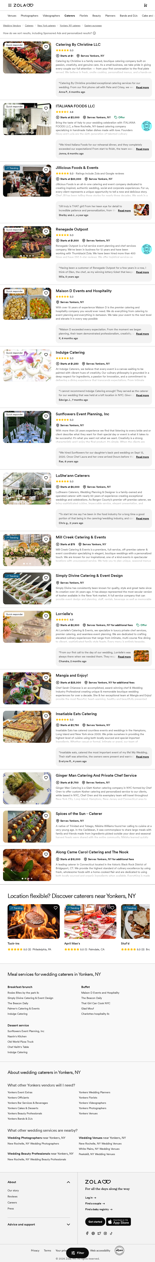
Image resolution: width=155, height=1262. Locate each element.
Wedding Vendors (12, 25)
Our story (13, 1190)
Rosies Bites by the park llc (23, 992)
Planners (110, 15)
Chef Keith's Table (18, 1046)
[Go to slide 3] (28, 71)
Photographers (29, 15)
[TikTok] (111, 1234)
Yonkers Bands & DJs (20, 1118)
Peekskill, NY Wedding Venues (97, 1154)
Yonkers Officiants (18, 1097)
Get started (95, 1221)
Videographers (51, 15)
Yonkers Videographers (92, 1102)
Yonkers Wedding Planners (94, 1092)
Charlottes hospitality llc (95, 1013)
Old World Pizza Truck (20, 1041)
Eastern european (93, 25)
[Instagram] (105, 1234)
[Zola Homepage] (23, 5)
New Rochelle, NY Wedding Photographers (33, 1143)
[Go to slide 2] (25, 71)
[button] (46, 46)
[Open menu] (10, 5)
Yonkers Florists (88, 1097)
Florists (84, 15)
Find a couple (93, 1203)
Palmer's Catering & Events (24, 1008)
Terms (47, 1250)
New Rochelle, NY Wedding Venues (100, 1143)
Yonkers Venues (88, 1113)
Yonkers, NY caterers (70, 25)
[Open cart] (145, 5)
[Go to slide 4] (31, 71)
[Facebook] (87, 1234)
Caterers (69, 15)
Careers (12, 1202)
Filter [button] (80, 1253)
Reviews (12, 1196)
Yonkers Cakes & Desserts (23, 1108)
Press (11, 1208)
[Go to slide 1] (22, 71)
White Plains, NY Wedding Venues (99, 1148)
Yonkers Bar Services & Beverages (28, 1102)
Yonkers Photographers (92, 1108)
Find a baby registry (97, 1209)
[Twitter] (99, 1234)
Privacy (35, 1250)
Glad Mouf (87, 1008)
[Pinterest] (93, 1234)
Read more (142, 87)
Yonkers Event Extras (20, 1092)
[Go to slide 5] (33, 132)
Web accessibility (100, 1250)
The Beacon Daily (18, 1003)
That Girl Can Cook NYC (95, 1003)
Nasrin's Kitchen (17, 1036)
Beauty (96, 15)
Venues (12, 15)
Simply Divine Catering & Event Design (30, 997)
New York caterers (46, 25)
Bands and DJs (128, 15)
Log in (89, 1197)
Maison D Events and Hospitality (100, 992)
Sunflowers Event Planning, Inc (26, 1031)
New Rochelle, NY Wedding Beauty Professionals (37, 1159)
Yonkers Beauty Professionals (25, 1113)
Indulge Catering (17, 1013)
